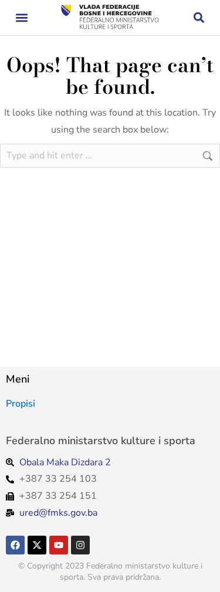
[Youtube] (58, 545)
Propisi (20, 403)
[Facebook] (15, 545)
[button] (21, 18)
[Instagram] (80, 545)
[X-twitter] (37, 545)
